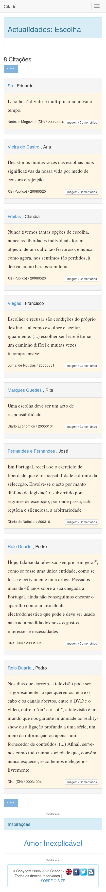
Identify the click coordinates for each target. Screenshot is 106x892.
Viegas (14, 303)
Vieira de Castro (23, 146)
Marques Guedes (25, 390)
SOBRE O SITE (53, 880)
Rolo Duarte (20, 546)
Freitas (14, 216)
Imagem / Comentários (82, 122)
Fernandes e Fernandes (31, 450)
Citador (11, 6)
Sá (10, 85)
